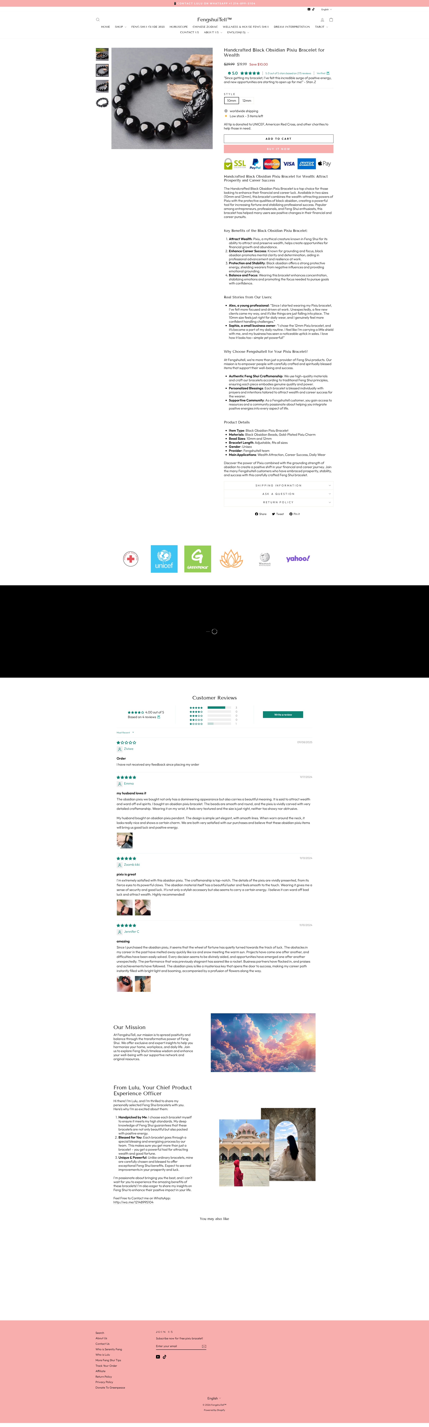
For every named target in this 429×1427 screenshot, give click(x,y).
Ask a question (278, 493)
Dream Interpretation (292, 26)
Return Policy (104, 1376)
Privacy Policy (104, 1382)
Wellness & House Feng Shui (246, 26)
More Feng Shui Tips (108, 1360)
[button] (196, 707)
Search (100, 1332)
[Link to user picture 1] (125, 840)
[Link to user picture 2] (143, 907)
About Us (212, 32)
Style (230, 94)
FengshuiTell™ (214, 20)
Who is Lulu (103, 1354)
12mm (246, 100)
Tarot (320, 26)
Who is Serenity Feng (109, 1349)
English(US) (237, 32)
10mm (231, 100)
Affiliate (100, 1371)
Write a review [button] (283, 714)
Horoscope (179, 26)
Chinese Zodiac (205, 26)
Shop (119, 26)
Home (105, 26)
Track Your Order (106, 1365)
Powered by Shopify (214, 1410)
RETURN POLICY (278, 502)
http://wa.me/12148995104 (133, 1202)
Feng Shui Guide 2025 (148, 26)
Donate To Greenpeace (110, 1387)
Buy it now (279, 149)
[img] (126, 742)
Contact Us (189, 32)
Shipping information (279, 485)
